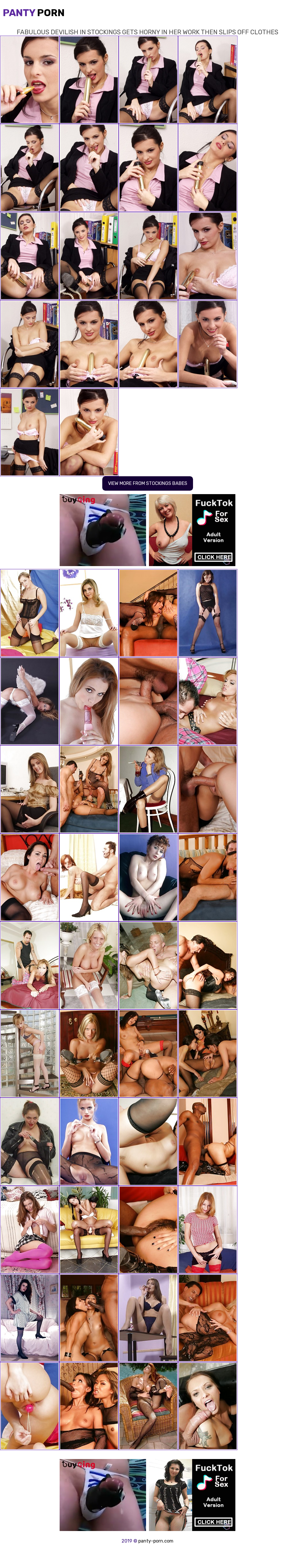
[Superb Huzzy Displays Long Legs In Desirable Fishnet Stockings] (29, 1054)
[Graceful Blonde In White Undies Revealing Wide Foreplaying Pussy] (89, 613)
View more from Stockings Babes (147, 483)
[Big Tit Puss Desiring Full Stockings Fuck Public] (148, 1406)
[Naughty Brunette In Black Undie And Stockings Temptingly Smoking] (148, 1318)
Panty (34, 13)
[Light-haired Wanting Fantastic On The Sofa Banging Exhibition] (89, 1142)
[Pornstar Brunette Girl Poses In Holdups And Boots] (29, 1318)
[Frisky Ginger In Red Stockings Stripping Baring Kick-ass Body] (207, 1230)
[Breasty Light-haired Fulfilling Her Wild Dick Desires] (29, 613)
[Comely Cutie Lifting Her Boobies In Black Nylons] (207, 613)
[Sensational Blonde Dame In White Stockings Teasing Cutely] (29, 1406)
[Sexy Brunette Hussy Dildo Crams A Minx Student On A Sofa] (89, 1230)
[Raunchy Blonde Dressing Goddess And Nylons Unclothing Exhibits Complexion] (29, 701)
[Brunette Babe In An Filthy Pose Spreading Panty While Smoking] (148, 789)
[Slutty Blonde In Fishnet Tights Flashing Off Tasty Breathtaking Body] (89, 1054)
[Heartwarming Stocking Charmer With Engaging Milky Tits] (29, 1142)
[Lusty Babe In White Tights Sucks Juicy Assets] (89, 965)
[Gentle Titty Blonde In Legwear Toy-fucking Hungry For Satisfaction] (89, 701)
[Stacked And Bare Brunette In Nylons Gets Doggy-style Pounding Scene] (89, 877)
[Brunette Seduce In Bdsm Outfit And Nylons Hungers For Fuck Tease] (148, 877)
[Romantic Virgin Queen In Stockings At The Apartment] (29, 789)
